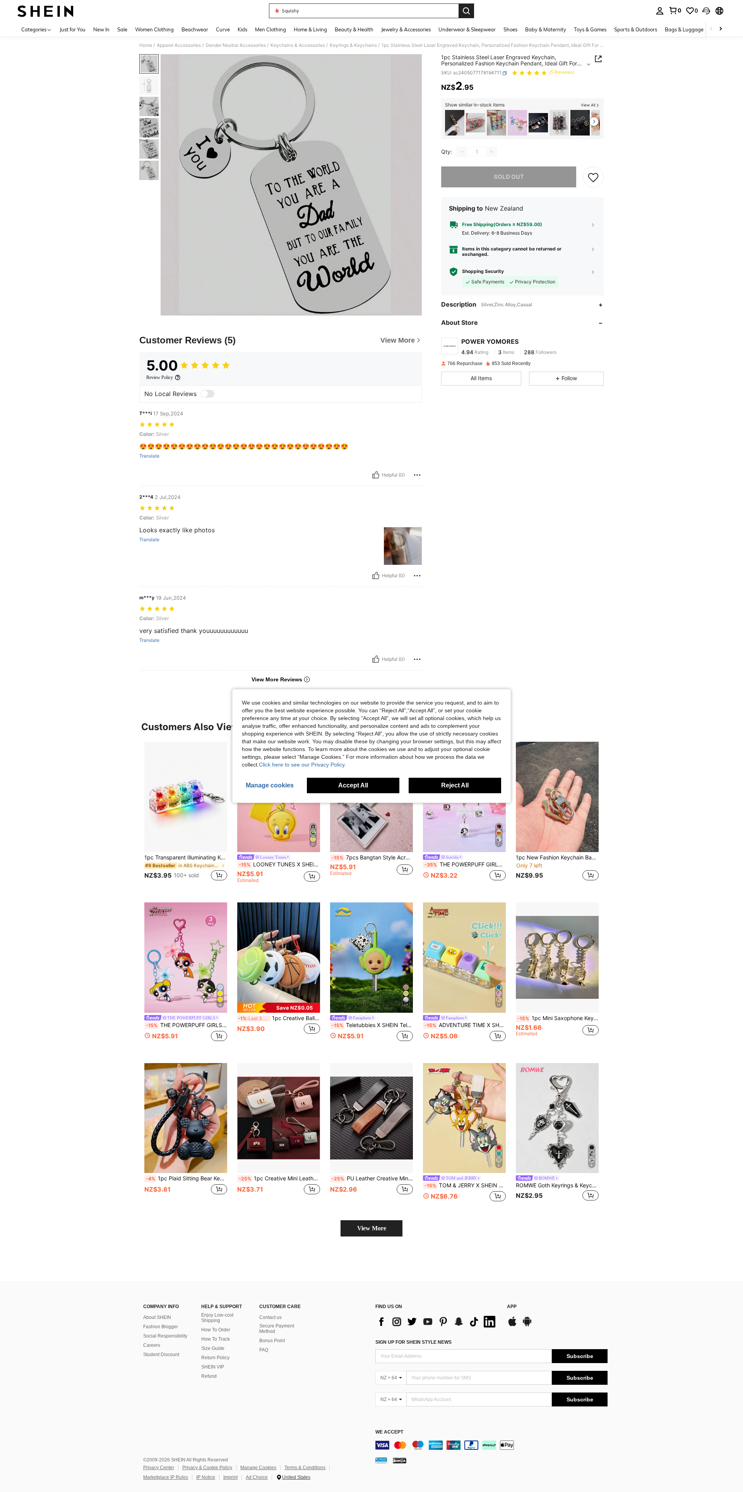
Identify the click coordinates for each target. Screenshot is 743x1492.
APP (512, 1306)
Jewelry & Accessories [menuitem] (406, 29)
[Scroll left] (711, 29)
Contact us (270, 1317)
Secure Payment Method (276, 1328)
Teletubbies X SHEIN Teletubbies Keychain (372, 1025)
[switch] (207, 394)
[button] (706, 10)
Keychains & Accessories (297, 45)
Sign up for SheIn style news (413, 1342)
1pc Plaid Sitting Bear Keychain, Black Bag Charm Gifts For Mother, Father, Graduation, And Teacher (186, 1178)
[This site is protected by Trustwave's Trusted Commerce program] (381, 1460)
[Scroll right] (720, 29)
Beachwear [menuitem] (194, 29)
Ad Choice (257, 1477)
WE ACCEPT (389, 1432)
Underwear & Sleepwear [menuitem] (467, 29)
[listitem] (454, 123)
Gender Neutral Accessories (235, 45)
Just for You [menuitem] (73, 29)
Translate (149, 456)
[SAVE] (593, 176)
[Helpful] (375, 475)
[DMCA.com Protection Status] (399, 1460)
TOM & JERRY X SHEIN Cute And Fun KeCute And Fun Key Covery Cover (465, 1185)
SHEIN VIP (212, 1367)
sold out (509, 176)
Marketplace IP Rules (165, 1477)
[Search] (466, 10)
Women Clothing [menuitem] (154, 29)
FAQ (263, 1350)
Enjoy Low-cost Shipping (217, 1317)
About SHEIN (157, 1317)
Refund (209, 1376)
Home (145, 45)
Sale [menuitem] (122, 29)
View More (371, 1228)
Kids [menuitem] (242, 29)
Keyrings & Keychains (353, 45)
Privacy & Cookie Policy (207, 1467)
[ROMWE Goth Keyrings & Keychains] (559, 123)
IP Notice (205, 1477)
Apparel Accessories (179, 45)
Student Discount (161, 1354)
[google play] (527, 1325)
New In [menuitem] (101, 29)
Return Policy (215, 1357)
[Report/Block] (417, 475)
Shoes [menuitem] (510, 29)
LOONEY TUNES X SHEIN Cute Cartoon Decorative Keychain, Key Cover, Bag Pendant (279, 864)
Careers (151, 1345)
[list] (437, 1321)
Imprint (230, 1477)
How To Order (215, 1330)
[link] (674, 10)
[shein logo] (45, 11)
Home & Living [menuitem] (310, 29)
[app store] (512, 1325)
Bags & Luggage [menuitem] (684, 29)
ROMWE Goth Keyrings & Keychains (557, 1185)
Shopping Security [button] (483, 271)
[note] (278, 1007)
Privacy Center (158, 1467)
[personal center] (659, 10)
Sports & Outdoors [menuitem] (635, 29)
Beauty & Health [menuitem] (354, 29)
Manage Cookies (258, 1467)
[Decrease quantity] (462, 151)
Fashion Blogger (160, 1326)
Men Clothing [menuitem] (270, 29)
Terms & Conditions (304, 1467)
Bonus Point (272, 1340)
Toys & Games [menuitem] (590, 29)
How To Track (215, 1339)
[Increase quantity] (491, 151)
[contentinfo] (491, 1445)
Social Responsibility (165, 1336)
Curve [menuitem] (223, 29)
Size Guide (212, 1348)
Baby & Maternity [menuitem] (545, 29)
